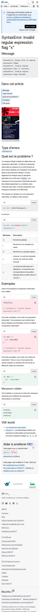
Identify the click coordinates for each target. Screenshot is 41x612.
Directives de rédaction (10, 548)
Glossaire (5, 580)
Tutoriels (5, 576)
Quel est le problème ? (11, 97)
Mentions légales (29, 599)
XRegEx (8, 430)
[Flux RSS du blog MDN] (17, 503)
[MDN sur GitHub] (3, 503)
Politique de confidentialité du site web (15, 596)
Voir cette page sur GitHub (12, 468)
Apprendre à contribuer (11, 456)
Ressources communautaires (12, 545)
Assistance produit (8, 531)
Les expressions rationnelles (16, 427)
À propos (5, 513)
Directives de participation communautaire (17, 602)
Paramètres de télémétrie (11, 599)
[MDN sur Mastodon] (13, 503)
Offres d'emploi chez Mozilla (12, 520)
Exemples (6, 100)
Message (8, 53)
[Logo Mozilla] (8, 591)
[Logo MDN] (6, 494)
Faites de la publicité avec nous (13, 524)
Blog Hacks (6, 584)
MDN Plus (5, 528)
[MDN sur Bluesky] (6, 503)
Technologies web (8, 565)
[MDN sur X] (10, 503)
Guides (4, 573)
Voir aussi (6, 103)
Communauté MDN (8, 541)
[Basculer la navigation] (37, 2)
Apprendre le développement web (14, 569)
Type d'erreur (7, 94)
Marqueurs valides (12, 388)
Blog (3, 517)
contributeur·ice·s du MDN (15, 465)
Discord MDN (6, 552)
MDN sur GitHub (7, 556)
